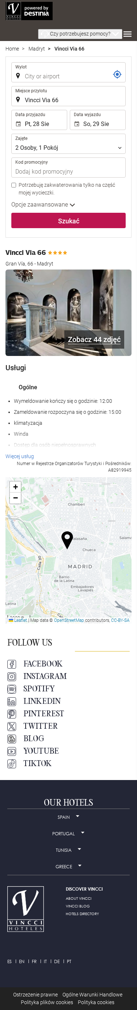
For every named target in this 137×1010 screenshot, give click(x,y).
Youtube (41, 751)
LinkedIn (42, 701)
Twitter (40, 726)
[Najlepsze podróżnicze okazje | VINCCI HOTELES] (29, 11)
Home (12, 49)
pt (69, 961)
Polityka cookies (96, 1002)
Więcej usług (19, 456)
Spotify (39, 689)
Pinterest (43, 714)
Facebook (43, 664)
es (9, 961)
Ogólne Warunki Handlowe (92, 995)
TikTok (37, 764)
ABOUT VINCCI (78, 898)
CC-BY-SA (120, 620)
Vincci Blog (78, 906)
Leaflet (20, 620)
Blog (33, 739)
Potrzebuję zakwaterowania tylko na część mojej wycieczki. (67, 189)
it (45, 961)
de (57, 961)
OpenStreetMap (69, 620)
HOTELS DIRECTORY (82, 913)
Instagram (45, 676)
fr (34, 961)
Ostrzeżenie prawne (35, 995)
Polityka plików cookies (47, 1002)
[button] (80, 34)
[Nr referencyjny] (117, 74)
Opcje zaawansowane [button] (40, 204)
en (21, 961)
